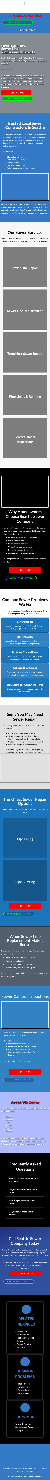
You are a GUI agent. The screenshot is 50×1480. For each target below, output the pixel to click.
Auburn (9, 1128)
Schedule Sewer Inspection (17, 98)
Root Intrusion (25, 636)
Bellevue (9, 1119)
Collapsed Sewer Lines (25, 667)
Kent (8, 1122)
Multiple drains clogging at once (21, 733)
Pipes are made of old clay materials (20, 957)
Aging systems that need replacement (22, 168)
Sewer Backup (24, 1390)
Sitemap (29, 1471)
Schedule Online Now (17, 22)
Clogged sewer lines (15, 157)
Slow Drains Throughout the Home (25, 684)
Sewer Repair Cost (23, 1424)
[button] (25, 9)
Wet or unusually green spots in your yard (25, 742)
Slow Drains (23, 1393)
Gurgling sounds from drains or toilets (24, 739)
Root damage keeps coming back (19, 964)
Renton (9, 1125)
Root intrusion (13, 162)
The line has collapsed (15, 961)
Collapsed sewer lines (16, 165)
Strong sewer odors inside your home (23, 736)
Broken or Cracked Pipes (25, 652)
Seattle (8, 1116)
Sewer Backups (25, 621)
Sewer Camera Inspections (25, 996)
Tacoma (9, 1130)
